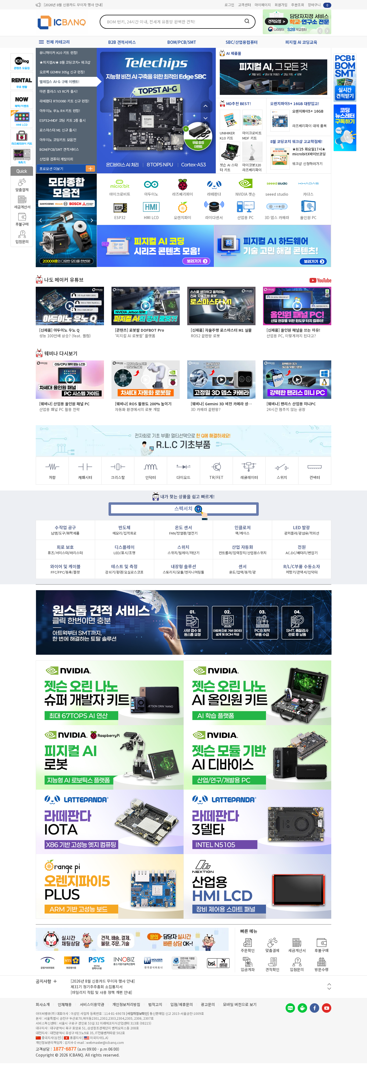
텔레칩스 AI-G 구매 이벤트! (59, 81)
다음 (205, 115)
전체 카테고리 (58, 42)
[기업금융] (218, 963)
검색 (247, 21)
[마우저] (153, 963)
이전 (205, 106)
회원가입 (281, 4)
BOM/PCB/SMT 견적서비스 (59, 149)
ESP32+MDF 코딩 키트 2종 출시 (62, 120)
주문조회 (297, 4)
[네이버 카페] (302, 1008)
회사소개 (43, 1004)
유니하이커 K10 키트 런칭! (58, 52)
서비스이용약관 (92, 1004)
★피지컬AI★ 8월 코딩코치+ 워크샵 (65, 62)
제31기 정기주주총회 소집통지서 (97, 986)
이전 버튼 (329, 984)
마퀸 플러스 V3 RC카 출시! (58, 91)
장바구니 (318, 4)
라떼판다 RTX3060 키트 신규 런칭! (64, 100)
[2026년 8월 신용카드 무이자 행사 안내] (73, 4)
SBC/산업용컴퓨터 (242, 42)
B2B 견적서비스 (122, 42)
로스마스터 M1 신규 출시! (57, 129)
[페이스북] (314, 1008)
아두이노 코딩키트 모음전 (57, 139)
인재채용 (65, 1004)
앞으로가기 (327, 31)
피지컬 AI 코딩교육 (301, 42)
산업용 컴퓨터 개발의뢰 (56, 159)
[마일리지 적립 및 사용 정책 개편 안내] (101, 992)
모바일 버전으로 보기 (240, 1004)
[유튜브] (326, 1008)
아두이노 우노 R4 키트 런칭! (59, 110)
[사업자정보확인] (137, 1013)
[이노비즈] (124, 963)
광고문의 (208, 1004)
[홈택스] (72, 963)
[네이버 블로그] (290, 1008)
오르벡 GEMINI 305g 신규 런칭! (62, 71)
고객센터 (244, 4)
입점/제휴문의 (181, 1004)
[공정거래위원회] (47, 963)
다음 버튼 (329, 988)
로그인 (229, 4)
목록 (205, 125)
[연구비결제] (96, 963)
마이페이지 (263, 4)
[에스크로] (184, 963)
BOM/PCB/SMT (181, 42)
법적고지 (155, 1004)
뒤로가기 (320, 31)
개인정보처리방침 (126, 1004)
